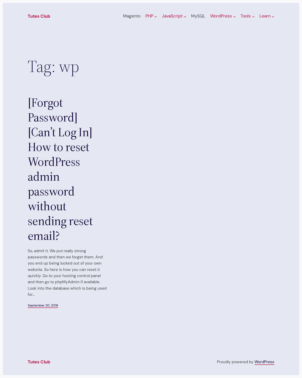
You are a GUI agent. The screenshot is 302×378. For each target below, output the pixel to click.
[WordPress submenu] (234, 16)
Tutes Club (39, 16)
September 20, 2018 (43, 305)
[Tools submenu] (253, 16)
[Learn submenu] (273, 16)
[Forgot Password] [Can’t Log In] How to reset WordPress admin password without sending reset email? (60, 169)
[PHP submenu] (155, 16)
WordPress (264, 361)
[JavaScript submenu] (185, 16)
